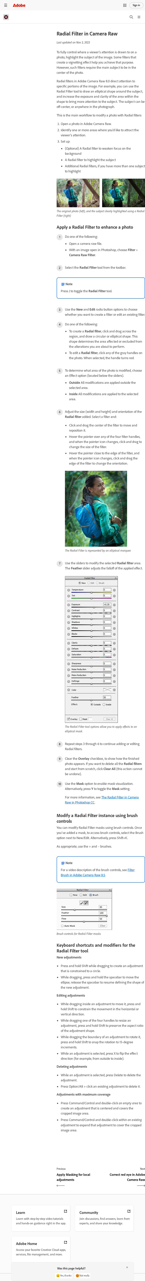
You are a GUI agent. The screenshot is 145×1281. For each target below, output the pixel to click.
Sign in (136, 5)
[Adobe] (19, 5)
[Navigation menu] (5, 5)
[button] (125, 5)
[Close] (127, 1267)
